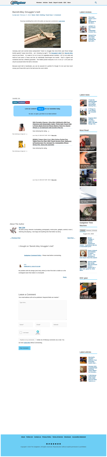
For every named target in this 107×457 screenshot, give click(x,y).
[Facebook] (47, 444)
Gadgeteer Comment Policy (32, 255)
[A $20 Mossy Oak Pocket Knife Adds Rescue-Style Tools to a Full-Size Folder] (84, 378)
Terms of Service (57, 437)
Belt (37, 15)
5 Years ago (88, 230)
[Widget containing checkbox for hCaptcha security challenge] (30, 332)
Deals (50, 2)
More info (54, 135)
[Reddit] (60, 444)
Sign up (41, 108)
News (33, 15)
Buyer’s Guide (58, 2)
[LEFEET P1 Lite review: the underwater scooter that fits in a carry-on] (84, 29)
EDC (65, 2)
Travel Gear (49, 15)
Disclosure (67, 437)
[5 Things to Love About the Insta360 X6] (84, 112)
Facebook (22, 102)
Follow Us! (29, 437)
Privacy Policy (46, 437)
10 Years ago (94, 230)
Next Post (71, 238)
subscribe (27, 342)
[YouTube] (55, 444)
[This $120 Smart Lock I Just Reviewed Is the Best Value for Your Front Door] (84, 20)
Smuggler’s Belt (56, 53)
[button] (96, 2)
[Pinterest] (53, 444)
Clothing (42, 15)
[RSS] (58, 444)
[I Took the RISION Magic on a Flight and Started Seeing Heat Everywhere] (84, 103)
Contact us (37, 437)
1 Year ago (83, 230)
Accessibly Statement (79, 437)
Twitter (15, 102)
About (23, 437)
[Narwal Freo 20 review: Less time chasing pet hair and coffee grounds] (84, 38)
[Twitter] (49, 444)
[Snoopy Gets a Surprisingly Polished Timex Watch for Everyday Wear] (84, 369)
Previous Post (15, 238)
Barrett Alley (69, 53)
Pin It (27, 102)
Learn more (62, 21)
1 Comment (57, 15)
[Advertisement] (42, 84)
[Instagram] (51, 444)
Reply (65, 277)
